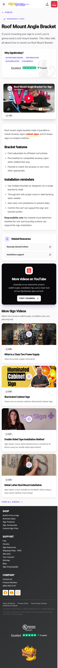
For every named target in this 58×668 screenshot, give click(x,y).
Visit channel (27, 298)
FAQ (4, 541)
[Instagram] (18, 592)
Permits (6, 544)
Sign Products (9, 522)
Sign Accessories (10, 525)
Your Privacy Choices (39, 603)
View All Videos (11, 502)
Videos (8, 12)
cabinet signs (32, 134)
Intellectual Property (10, 606)
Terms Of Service (9, 603)
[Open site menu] (3, 4)
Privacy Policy (23, 603)
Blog (5, 563)
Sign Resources (9, 547)
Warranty (7, 554)
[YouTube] (11, 592)
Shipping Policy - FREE (12, 550)
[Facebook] (5, 592)
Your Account (8, 557)
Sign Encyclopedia (10, 567)
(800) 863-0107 (9, 586)
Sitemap (6, 560)
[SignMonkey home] (25, 4)
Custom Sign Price (10, 528)
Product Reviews (10, 582)
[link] (29, 63)
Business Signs (9, 519)
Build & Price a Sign (11, 515)
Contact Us (7, 579)
